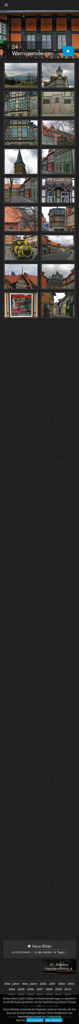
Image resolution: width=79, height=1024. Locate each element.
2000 (43, 984)
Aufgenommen (21, 952)
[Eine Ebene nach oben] (8, 46)
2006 (30, 989)
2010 (68, 989)
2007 (40, 989)
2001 (52, 984)
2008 (49, 989)
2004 (12, 989)
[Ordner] (6, 5)
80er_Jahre (12, 984)
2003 (71, 984)
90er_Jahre (29, 984)
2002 (62, 984)
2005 (21, 989)
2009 (58, 989)
